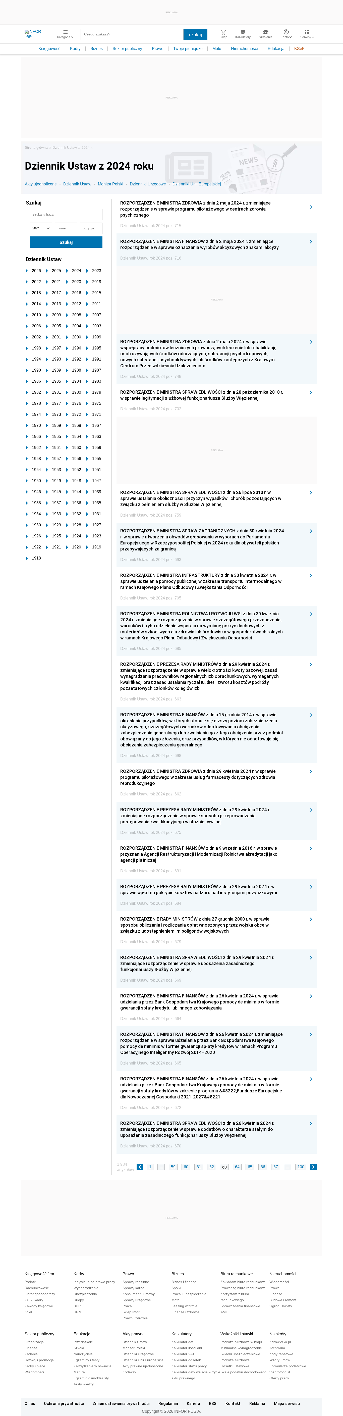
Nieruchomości (244, 48)
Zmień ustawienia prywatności (121, 1403)
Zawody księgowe (39, 1306)
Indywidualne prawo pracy (94, 1282)
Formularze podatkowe (287, 1366)
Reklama (257, 1403)
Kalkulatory (182, 1334)
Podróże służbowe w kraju (241, 1342)
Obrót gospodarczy (40, 1294)
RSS (212, 1403)
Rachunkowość (37, 1288)
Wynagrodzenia (86, 1288)
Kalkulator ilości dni (187, 1348)
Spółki (176, 1288)
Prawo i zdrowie (135, 1318)
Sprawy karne (133, 1288)
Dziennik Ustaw (64, 147)
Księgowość (49, 48)
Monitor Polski (110, 184)
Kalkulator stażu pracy (189, 1366)
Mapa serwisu (287, 1403)
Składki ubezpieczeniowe (240, 1354)
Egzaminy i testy (86, 1360)
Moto (216, 48)
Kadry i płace (35, 1366)
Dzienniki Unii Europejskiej (197, 184)
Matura (79, 1372)
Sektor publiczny (127, 48)
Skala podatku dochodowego (243, 1372)
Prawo (157, 48)
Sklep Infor (131, 1312)
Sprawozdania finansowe (240, 1306)
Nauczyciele (83, 1354)
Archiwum (277, 1348)
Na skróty (277, 1334)
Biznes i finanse (184, 1282)
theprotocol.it (279, 1372)
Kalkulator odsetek (186, 1360)
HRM (78, 1312)
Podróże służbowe (235, 1360)
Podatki (30, 1282)
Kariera (193, 1403)
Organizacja (34, 1342)
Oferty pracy (279, 1378)
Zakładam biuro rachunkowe (243, 1282)
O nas (30, 1403)
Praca (127, 1306)
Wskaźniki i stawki (236, 1334)
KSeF (299, 48)
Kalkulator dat (182, 1342)
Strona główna (36, 147)
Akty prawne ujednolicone (143, 1366)
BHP (77, 1306)
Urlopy (79, 1300)
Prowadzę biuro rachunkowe (243, 1288)
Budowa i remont (282, 1300)
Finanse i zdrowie (185, 1312)
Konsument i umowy (139, 1294)
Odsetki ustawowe (234, 1366)
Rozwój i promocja (39, 1360)
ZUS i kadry (34, 1300)
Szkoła (79, 1348)
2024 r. (87, 147)
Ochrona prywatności (64, 1403)
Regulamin (168, 1403)
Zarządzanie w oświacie (92, 1366)
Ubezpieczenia (85, 1294)
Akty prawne (134, 1334)
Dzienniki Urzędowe (148, 184)
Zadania (31, 1354)
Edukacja (276, 48)
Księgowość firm (39, 1274)
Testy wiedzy (84, 1384)
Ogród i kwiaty (280, 1306)
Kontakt (233, 1403)
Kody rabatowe (281, 1354)
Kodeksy (129, 1372)
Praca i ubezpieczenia (189, 1294)
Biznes (96, 48)
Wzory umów (279, 1360)
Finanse (275, 1294)
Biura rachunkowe (236, 1274)
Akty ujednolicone (41, 184)
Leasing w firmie (184, 1306)
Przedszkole (83, 1342)
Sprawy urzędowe (137, 1300)
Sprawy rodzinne (136, 1282)
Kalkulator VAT (183, 1354)
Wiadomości (279, 1282)
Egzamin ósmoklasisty (91, 1378)
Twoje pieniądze (188, 48)
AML (224, 1312)
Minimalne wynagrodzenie (241, 1348)
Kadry (75, 48)
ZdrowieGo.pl (280, 1342)
